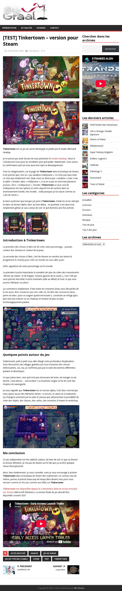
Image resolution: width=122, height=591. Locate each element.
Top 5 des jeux (89, 229)
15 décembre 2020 (15, 50)
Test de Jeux (33, 50)
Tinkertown (60, 559)
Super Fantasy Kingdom (101, 152)
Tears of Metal (97, 184)
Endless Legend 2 (98, 158)
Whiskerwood (96, 145)
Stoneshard (95, 177)
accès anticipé (18, 553)
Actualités (26, 28)
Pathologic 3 (96, 171)
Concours (87, 205)
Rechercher (110, 48)
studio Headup (59, 158)
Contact (54, 28)
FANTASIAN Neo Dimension (103, 124)
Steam (36, 559)
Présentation (9, 28)
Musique (86, 219)
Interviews (87, 215)
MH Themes (79, 588)
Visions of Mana (97, 139)
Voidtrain (94, 165)
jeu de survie (49, 553)
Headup (34, 553)
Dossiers (41, 28)
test (46, 559)
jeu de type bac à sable (16, 559)
